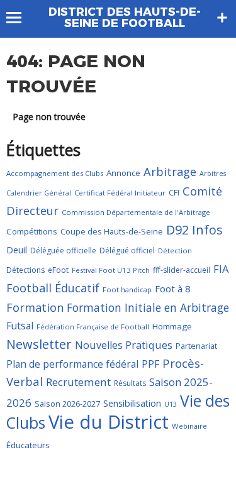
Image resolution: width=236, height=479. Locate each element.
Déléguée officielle (63, 250)
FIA (220, 269)
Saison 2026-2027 (67, 403)
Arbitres (212, 173)
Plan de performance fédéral (72, 364)
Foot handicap (127, 289)
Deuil (16, 250)
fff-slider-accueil (181, 270)
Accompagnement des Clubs (54, 173)
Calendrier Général (38, 193)
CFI (174, 192)
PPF (150, 364)
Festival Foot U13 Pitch (111, 270)
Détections (25, 270)
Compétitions (31, 231)
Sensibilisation (132, 403)
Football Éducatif (52, 287)
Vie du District (108, 421)
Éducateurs (28, 445)
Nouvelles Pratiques (123, 345)
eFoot (58, 270)
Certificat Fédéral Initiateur (120, 192)
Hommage (172, 326)
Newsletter (39, 344)
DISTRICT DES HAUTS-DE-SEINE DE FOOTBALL (124, 17)
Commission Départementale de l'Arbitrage (136, 212)
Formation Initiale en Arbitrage (148, 307)
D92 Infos (194, 229)
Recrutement (78, 382)
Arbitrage (169, 171)
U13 (170, 404)
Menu (19, 17)
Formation (35, 307)
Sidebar (222, 17)
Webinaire (189, 426)
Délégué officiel (127, 250)
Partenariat (196, 345)
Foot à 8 (173, 288)
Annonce (123, 173)
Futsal (19, 326)
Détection (175, 250)
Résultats (130, 383)
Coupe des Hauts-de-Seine (111, 231)
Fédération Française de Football (93, 326)
